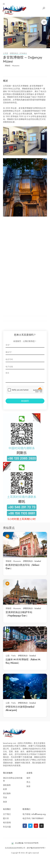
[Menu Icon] (4, 4)
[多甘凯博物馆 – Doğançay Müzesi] (25, 32)
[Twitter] (30, 826)
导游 (5, 797)
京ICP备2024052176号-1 (36, 848)
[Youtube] (36, 826)
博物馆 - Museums (12, 65)
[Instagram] (41, 826)
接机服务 (7, 785)
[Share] (44, 22)
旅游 (5, 801)
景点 (28, 782)
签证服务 (7, 793)
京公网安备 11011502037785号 (26, 843)
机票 (5, 789)
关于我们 (7, 814)
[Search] (43, 8)
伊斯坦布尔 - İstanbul (18, 53)
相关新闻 (7, 822)
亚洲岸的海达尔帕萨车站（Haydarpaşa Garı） (19, 614)
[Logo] (15, 9)
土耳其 (5, 53)
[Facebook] (25, 826)
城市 (28, 778)
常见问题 (7, 826)
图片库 (6, 818)
